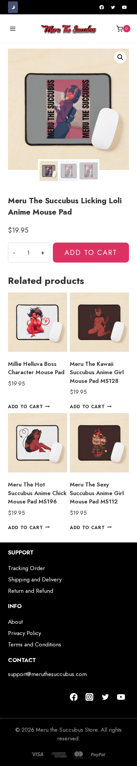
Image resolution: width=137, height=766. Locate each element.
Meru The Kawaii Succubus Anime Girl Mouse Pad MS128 (97, 372)
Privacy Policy (24, 633)
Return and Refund (30, 591)
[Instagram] (89, 697)
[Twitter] (113, 7)
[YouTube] (124, 7)
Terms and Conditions (34, 644)
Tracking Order (26, 568)
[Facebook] (101, 7)
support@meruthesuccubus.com (47, 674)
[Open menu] (13, 29)
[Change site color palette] (13, 7)
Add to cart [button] (25, 406)
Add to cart (91, 252)
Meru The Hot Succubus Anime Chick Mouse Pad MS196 (37, 492)
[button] (120, 57)
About (15, 622)
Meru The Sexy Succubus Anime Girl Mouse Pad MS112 (97, 492)
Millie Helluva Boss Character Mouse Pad (36, 368)
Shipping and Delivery (35, 579)
